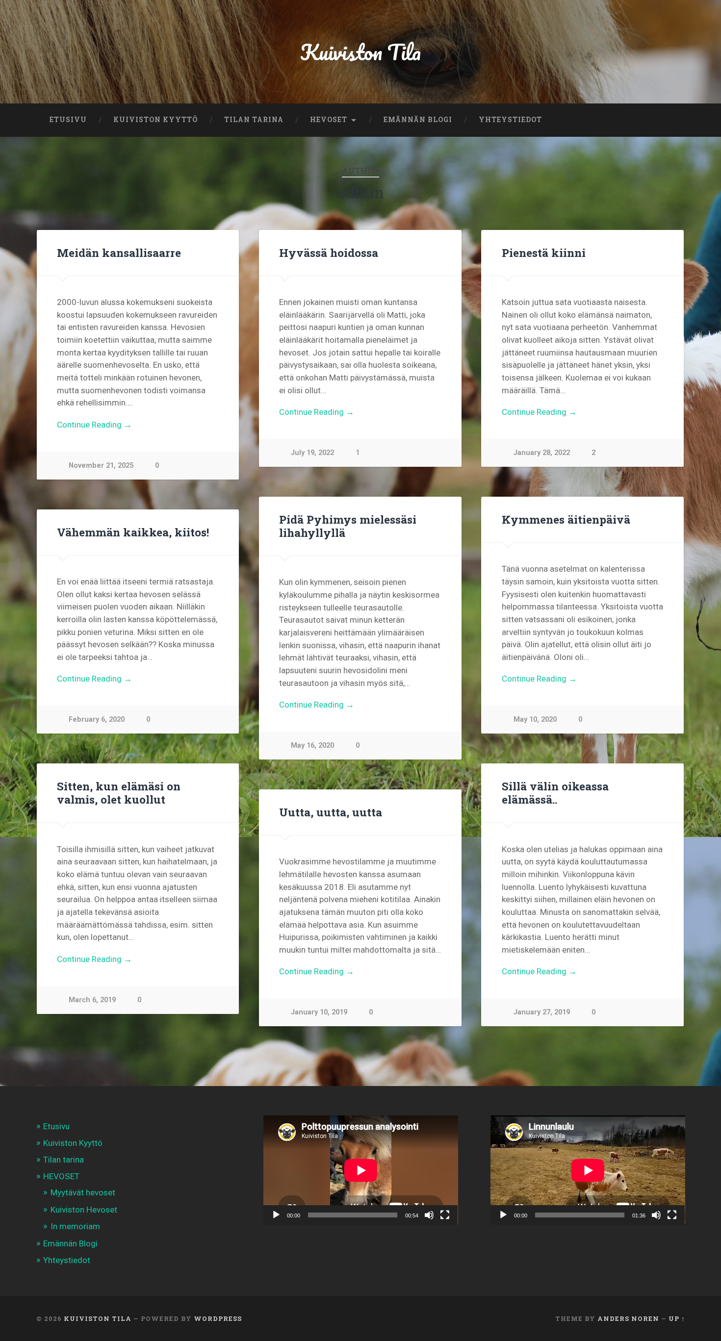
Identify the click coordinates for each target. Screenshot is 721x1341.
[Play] (276, 1215)
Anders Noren (628, 1318)
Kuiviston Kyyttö (155, 119)
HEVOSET (328, 119)
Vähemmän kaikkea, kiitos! (133, 532)
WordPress (218, 1318)
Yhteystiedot (510, 119)
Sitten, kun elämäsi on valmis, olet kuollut (118, 793)
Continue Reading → (94, 425)
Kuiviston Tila (360, 51)
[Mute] (429, 1215)
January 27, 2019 (542, 1012)
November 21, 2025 (101, 465)
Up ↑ (677, 1318)
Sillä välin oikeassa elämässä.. (555, 793)
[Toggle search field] (668, 120)
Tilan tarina (253, 119)
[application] (360, 1170)
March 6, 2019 (92, 1000)
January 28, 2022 (542, 453)
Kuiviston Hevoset (84, 1209)
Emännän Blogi (418, 119)
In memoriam (75, 1226)
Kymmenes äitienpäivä (566, 519)
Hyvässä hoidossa (328, 252)
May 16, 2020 (312, 745)
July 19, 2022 (312, 453)
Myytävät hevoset (83, 1192)
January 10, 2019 (319, 1012)
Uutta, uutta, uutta (330, 812)
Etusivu (68, 119)
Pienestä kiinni (544, 252)
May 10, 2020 (535, 719)
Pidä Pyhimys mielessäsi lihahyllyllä (347, 526)
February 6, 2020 (97, 719)
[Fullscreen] (445, 1215)
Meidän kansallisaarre (119, 252)
